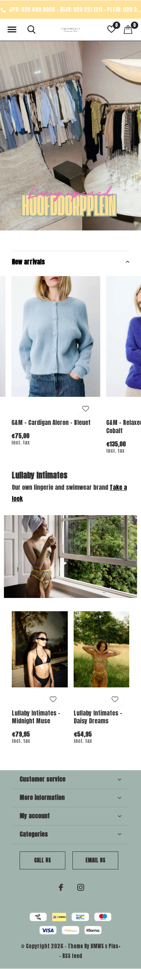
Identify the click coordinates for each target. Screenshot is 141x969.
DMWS (97, 946)
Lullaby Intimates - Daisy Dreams (98, 717)
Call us (42, 860)
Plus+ (114, 946)
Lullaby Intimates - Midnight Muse (36, 717)
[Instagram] (80, 887)
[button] (12, 29)
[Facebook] (61, 887)
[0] (128, 29)
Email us (95, 860)
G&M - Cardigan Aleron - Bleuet (50, 422)
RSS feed (72, 956)
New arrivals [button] (28, 261)
